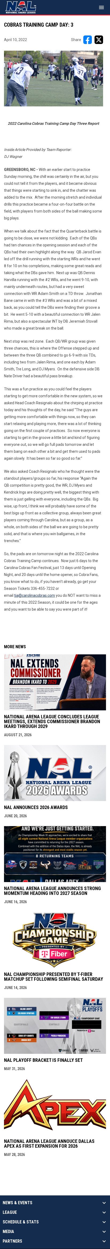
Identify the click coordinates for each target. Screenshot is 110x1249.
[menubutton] (101, 7)
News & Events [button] (17, 1203)
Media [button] (8, 1232)
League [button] (10, 1212)
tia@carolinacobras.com (34, 595)
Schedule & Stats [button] (21, 1222)
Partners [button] (12, 1241)
